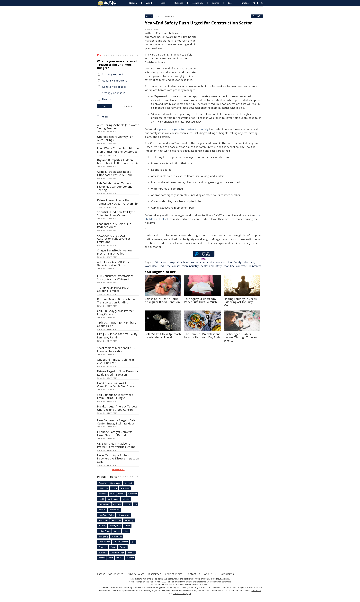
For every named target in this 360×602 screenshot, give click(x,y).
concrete (241, 266)
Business (178, 2)
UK (136, 504)
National (133, 2)
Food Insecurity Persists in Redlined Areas (114, 225)
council (128, 504)
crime (126, 531)
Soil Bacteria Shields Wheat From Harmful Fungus (115, 396)
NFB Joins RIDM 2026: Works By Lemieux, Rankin (117, 335)
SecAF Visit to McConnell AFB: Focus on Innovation (116, 349)
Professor (132, 493)
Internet (119, 557)
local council (115, 509)
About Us (210, 574)
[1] (199, 587)
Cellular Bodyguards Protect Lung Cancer (115, 312)
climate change (117, 552)
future (113, 547)
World (149, 2)
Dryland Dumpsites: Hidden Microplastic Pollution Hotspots (118, 161)
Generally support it (114, 80)
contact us (256, 590)
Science (215, 2)
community (207, 262)
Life (230, 2)
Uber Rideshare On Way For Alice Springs (115, 138)
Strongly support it (114, 74)
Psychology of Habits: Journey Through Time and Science (241, 337)
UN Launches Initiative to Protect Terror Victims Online (116, 445)
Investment (103, 520)
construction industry (185, 266)
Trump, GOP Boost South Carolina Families (113, 289)
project (117, 531)
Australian (125, 488)
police (114, 488)
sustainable (117, 536)
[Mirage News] (109, 3)
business (117, 504)
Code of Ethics (173, 574)
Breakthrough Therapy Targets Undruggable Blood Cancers (117, 408)
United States (104, 531)
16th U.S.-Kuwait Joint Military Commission (116, 324)
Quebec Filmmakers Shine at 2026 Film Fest (115, 361)
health (101, 499)
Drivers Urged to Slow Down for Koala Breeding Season (117, 373)
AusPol (127, 525)
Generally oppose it (114, 86)
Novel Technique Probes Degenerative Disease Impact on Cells (118, 458)
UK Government (121, 541)
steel (163, 262)
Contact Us (193, 574)
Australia (102, 483)
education (116, 520)
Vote (104, 106)
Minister (126, 499)
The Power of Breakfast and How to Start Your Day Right (202, 335)
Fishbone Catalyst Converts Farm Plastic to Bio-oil (114, 433)
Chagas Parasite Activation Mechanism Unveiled (114, 252)
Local (163, 2)
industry (165, 266)
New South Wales (106, 515)
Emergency (103, 536)
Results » (127, 106)
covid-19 (102, 509)
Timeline (244, 2)
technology (129, 520)
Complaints (227, 574)
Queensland (104, 504)
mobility (229, 266)
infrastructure (124, 515)
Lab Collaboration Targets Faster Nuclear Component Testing (114, 187)
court (110, 557)
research (103, 493)
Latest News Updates (110, 574)
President (103, 552)
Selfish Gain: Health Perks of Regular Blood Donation (162, 300)
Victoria (121, 493)
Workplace (151, 266)
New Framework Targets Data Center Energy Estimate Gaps (116, 421)
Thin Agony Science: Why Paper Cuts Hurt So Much (200, 300)
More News (118, 469)
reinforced (255, 266)
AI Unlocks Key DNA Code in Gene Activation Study (115, 263)
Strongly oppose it (113, 93)
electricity (250, 262)
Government (115, 483)
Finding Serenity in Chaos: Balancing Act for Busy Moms (240, 302)
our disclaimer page (182, 593)
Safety (237, 262)
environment (113, 499)
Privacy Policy (135, 574)
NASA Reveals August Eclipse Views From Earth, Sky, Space (116, 384)
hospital (174, 262)
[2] (201, 587)
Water (194, 262)
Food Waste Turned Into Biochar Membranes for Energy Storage (118, 150)
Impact (101, 557)
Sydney (123, 547)
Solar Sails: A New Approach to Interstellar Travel (163, 335)
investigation (115, 525)
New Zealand (104, 541)
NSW (155, 262)
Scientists (103, 547)
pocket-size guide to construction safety (183, 129)
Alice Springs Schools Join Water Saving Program (118, 126)
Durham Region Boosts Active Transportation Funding (116, 300)
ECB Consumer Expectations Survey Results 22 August (115, 277)
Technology (197, 2)
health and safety (211, 266)
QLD (133, 541)
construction (224, 262)
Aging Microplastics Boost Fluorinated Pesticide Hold (114, 173)
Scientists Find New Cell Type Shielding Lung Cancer (116, 213)
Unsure (106, 99)
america (131, 552)
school (185, 262)
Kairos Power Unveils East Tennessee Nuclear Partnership (117, 202)
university (129, 483)
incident (130, 557)
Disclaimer (154, 574)
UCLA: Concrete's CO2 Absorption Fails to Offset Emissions (113, 239)
